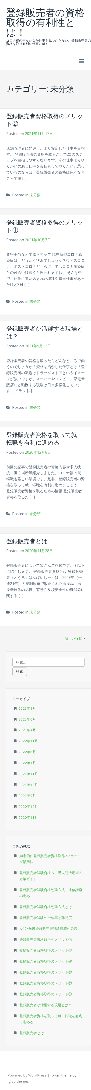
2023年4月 (27, 730)
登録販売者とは (27, 541)
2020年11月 (28, 817)
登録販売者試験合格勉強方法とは (45, 906)
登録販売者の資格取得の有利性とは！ (45, 21)
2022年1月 (27, 762)
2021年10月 (28, 784)
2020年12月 (28, 806)
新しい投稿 (73, 638)
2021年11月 (28, 773)
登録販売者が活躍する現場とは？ (45, 1005)
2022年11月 (28, 740)
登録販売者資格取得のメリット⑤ (45, 950)
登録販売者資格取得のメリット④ (45, 961)
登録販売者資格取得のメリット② (45, 983)
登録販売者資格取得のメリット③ (45, 972)
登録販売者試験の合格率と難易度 (45, 917)
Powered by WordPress (27, 1075)
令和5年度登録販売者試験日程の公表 (48, 928)
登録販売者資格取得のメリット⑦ (45, 939)
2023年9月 (27, 708)
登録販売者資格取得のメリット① (45, 994)
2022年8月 (27, 751)
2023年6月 (27, 719)
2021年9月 (27, 795)
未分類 (35, 195)
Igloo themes (18, 1081)
